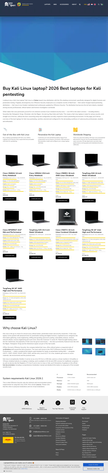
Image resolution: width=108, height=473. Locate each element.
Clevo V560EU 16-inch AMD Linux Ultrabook (65, 174)
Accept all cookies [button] (93, 464)
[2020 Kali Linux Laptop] (87, 352)
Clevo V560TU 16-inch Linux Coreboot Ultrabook (66, 231)
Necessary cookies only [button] (93, 468)
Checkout (84, 430)
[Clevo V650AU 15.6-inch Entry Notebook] (40, 149)
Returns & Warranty (61, 440)
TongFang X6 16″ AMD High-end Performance (12, 289)
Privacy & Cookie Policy (61, 442)
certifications (7, 349)
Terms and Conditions (61, 444)
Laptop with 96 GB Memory (89, 446)
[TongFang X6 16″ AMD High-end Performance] (14, 265)
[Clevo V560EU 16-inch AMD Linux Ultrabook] (67, 149)
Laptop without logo (87, 440)
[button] (98, 4)
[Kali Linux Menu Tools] (87, 342)
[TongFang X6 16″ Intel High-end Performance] (93, 206)
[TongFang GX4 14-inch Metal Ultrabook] (93, 149)
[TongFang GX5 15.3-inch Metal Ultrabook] (40, 206)
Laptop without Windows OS (89, 448)
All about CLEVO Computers (89, 457)
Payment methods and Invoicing (64, 423)
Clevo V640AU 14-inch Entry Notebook (12, 174)
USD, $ (85, 4)
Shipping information (61, 421)
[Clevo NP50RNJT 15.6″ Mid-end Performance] (14, 206)
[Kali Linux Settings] (100, 342)
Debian (36, 100)
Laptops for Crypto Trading (89, 438)
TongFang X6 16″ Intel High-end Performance (91, 231)
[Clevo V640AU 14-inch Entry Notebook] (14, 149)
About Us (58, 434)
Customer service (60, 430)
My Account (85, 421)
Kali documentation (9, 365)
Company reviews (60, 432)
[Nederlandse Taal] (92, 4)
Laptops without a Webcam (89, 450)
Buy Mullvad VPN (86, 453)
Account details (86, 425)
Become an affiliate (60, 436)
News (57, 453)
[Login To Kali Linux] (100, 352)
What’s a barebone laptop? (89, 455)
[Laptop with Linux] (10, 4)
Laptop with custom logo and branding (92, 442)
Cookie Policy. (24, 468)
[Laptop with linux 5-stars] (25, 5)
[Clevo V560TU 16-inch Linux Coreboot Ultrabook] (67, 206)
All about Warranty (60, 438)
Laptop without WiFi (87, 444)
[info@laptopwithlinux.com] (31, 431)
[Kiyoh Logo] (19, 4)
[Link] (80, 4)
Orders (84, 423)
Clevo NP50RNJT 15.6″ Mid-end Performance (12, 231)
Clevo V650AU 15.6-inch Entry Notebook (39, 174)
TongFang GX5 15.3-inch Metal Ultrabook (39, 231)
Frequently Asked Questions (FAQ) (64, 427)
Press (57, 455)
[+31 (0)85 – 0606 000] (31, 418)
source (39, 385)
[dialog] (54, 467)
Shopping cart (85, 427)
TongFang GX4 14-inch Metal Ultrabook (91, 174)
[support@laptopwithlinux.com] (31, 436)
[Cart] (101, 4)
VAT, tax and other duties (62, 425)
